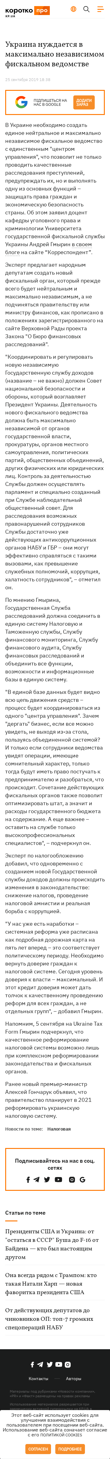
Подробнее (70, 1449)
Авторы (73, 1378)
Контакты (38, 1378)
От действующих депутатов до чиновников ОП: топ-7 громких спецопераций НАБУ (49, 1319)
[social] (28, 1179)
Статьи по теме (25, 1212)
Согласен (38, 1449)
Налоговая (59, 1129)
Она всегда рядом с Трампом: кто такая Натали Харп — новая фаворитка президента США (51, 1284)
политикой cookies (61, 1435)
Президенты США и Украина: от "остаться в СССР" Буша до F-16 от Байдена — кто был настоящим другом (52, 1245)
